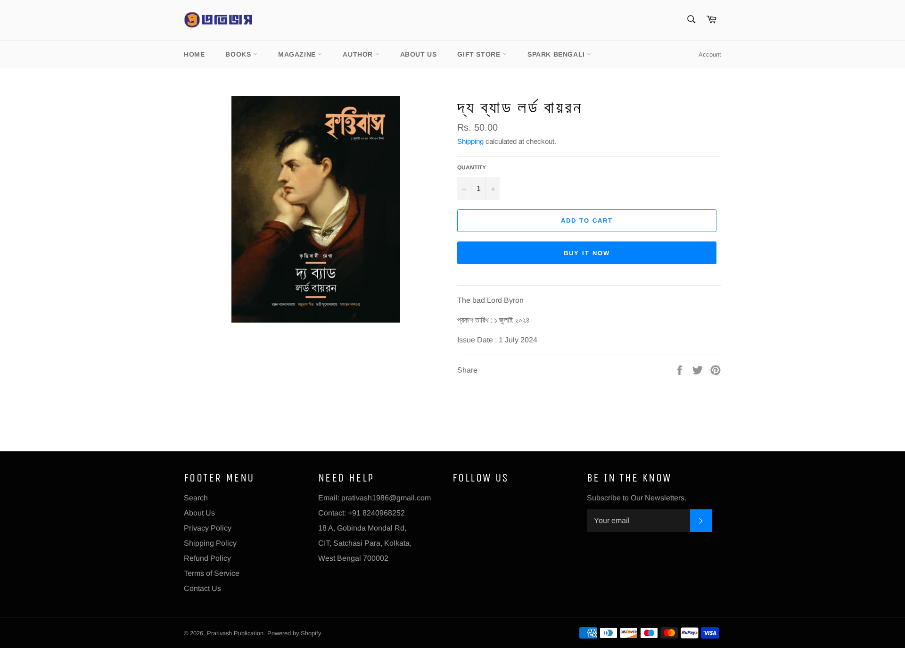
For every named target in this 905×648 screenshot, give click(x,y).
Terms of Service (211, 573)
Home (194, 54)
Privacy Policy (207, 528)
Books (239, 54)
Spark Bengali (557, 54)
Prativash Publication (235, 633)
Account (710, 54)
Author (359, 54)
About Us (418, 54)
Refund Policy (207, 558)
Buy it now (587, 253)
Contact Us (202, 588)
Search (196, 498)
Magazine (298, 54)
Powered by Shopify (294, 633)
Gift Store (479, 54)
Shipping (470, 141)
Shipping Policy (210, 543)
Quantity (471, 167)
